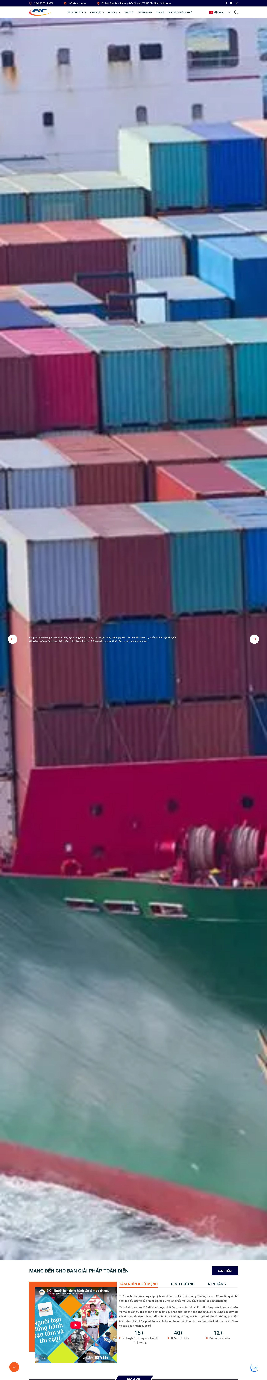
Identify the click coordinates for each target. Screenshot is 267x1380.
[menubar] (129, 12)
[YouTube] (231, 3)
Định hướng (183, 1284)
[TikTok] (236, 3)
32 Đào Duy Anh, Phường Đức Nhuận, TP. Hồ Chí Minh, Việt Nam (136, 3)
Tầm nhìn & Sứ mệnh (138, 1284)
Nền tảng (217, 1284)
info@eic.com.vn (78, 3)
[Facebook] (226, 3)
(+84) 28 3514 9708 (43, 3)
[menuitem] (77, 12)
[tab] (138, 1284)
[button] (229, 12)
